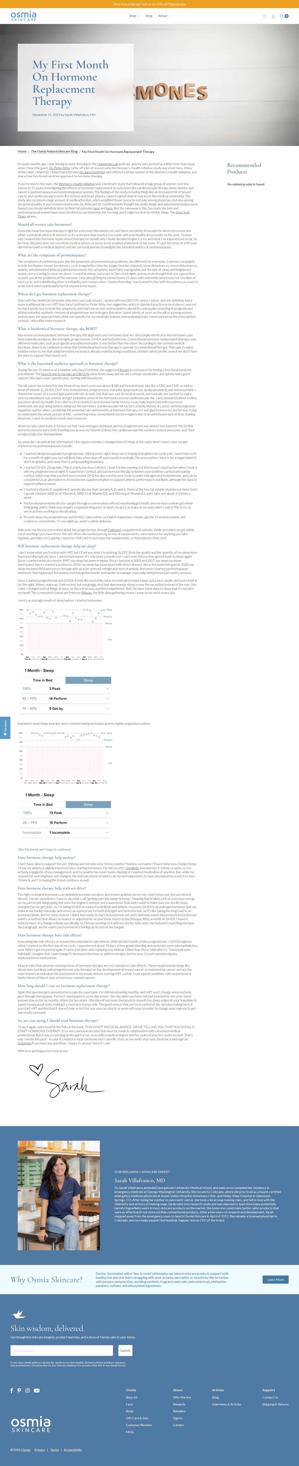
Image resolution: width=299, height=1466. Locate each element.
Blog (149, 15)
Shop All (131, 1397)
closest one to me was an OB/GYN (65, 374)
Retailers (179, 1411)
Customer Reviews (139, 1425)
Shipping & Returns (275, 1404)
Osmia (131, 1390)
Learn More (275, 1279)
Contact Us (270, 1397)
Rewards (179, 1404)
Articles (218, 1390)
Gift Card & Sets (137, 1418)
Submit (125, 1350)
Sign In (177, 1418)
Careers (178, 1425)
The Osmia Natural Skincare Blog (54, 151)
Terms (54, 1449)
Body (129, 1411)
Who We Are (182, 1397)
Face (129, 1404)
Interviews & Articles (226, 1404)
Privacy (39, 1449)
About (178, 1390)
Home (22, 151)
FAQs (130, 1432)
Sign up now (177, 4)
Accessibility (73, 1449)
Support (268, 1390)
